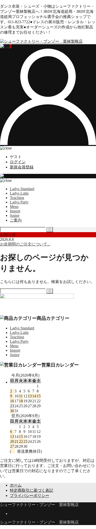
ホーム (16, 485)
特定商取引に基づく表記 (31, 490)
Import (15, 211)
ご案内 (16, 220)
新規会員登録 (21, 167)
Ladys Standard (22, 189)
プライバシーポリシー (29, 495)
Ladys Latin (19, 193)
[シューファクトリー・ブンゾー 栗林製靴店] (41, 41)
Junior (14, 215)
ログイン (18, 162)
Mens (14, 206)
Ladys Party (19, 202)
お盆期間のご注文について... (25, 244)
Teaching (17, 198)
